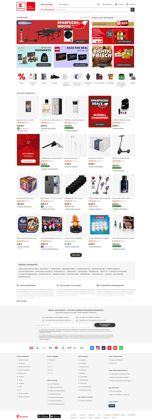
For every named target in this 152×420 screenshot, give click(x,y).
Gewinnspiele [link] (84, 380)
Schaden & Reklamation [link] (57, 397)
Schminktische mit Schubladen (118, 271)
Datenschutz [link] (91, 415)
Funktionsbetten (56, 268)
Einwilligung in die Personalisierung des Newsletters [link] (51, 336)
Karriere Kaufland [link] (116, 391)
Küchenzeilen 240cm (73, 274)
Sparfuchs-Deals (23, 360)
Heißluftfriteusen (85, 274)
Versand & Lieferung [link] (56, 401)
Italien (113, 417)
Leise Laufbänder (118, 274)
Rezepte (82, 373)
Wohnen (21, 376)
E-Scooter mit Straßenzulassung (28, 274)
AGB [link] (99, 415)
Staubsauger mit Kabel (68, 268)
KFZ (20, 390)
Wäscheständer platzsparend (44, 271)
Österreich (73, 417)
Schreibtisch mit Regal (98, 268)
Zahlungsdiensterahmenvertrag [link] (120, 374)
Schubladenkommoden (83, 268)
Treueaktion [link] (83, 376)
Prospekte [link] (83, 363)
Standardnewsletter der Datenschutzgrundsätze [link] (50, 331)
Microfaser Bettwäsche (113, 268)
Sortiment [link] (83, 370)
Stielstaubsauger (83, 271)
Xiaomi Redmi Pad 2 (98, 274)
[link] (98, 4)
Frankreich (106, 417)
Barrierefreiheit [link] (131, 415)
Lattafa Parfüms (71, 271)
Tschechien (82, 417)
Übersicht (52, 360)
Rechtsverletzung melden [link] (57, 404)
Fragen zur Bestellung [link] (56, 387)
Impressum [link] (74, 415)
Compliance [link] (82, 415)
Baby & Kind (22, 373)
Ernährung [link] (83, 383)
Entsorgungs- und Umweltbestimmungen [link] (114, 415)
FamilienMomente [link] (85, 387)
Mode (20, 380)
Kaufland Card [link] (84, 366)
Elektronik (22, 363)
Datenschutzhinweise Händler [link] (120, 377)
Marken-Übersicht (24, 397)
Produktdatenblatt (24, 128)
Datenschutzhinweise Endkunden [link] (121, 380)
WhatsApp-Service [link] (85, 390)
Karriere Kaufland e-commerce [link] (120, 394)
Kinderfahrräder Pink (45, 274)
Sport (20, 387)
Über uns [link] (113, 363)
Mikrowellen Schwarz (59, 274)
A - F (51, 363)
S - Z (51, 373)
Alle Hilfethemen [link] (54, 384)
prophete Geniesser (24, 276)
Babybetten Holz (94, 271)
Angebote (83, 360)
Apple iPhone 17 (45, 268)
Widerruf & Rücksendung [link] (57, 390)
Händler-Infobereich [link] (86, 401)
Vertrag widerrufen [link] (55, 394)
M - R (51, 370)
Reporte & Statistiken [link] (117, 360)
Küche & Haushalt (24, 370)
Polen (90, 417)
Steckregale (108, 274)
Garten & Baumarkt (24, 366)
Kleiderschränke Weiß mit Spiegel (29, 268)
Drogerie (21, 383)
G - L (51, 366)
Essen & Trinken (23, 393)
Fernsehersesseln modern (26, 271)
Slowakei (97, 417)
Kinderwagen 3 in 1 (60, 271)
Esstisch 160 (103, 271)
